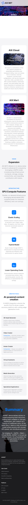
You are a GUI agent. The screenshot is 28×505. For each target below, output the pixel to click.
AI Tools (3, 488)
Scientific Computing (6, 476)
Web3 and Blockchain (6, 478)
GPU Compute (4, 485)
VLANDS (3, 490)
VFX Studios (4, 473)
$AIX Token (4, 492)
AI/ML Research (5, 471)
